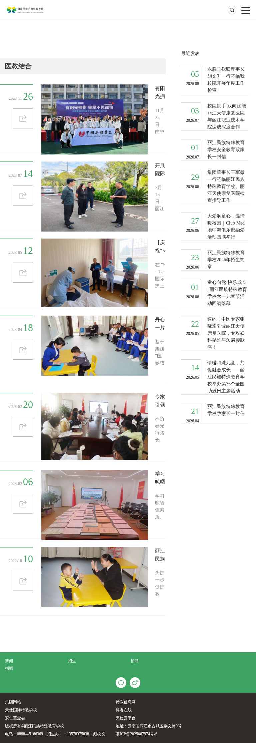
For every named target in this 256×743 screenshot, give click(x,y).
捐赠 (9, 668)
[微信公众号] (121, 682)
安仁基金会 (15, 718)
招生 (72, 661)
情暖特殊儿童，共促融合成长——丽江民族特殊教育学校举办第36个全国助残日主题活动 (226, 376)
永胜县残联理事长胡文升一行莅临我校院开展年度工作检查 (226, 80)
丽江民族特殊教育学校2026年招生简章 (226, 259)
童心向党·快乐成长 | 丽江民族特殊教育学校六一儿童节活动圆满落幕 (227, 293)
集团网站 (13, 702)
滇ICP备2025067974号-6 (136, 734)
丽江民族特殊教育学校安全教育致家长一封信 (226, 149)
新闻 (9, 661)
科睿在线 (124, 710)
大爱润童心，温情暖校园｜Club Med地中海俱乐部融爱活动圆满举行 (226, 227)
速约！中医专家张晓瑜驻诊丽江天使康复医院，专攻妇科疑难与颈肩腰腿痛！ (226, 333)
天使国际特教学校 (21, 710)
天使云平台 (126, 718)
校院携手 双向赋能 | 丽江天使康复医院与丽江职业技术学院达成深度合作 (227, 116)
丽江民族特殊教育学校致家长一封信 (226, 410)
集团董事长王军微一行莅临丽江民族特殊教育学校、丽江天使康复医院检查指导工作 (226, 186)
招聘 (135, 661)
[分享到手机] (135, 682)
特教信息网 (126, 702)
